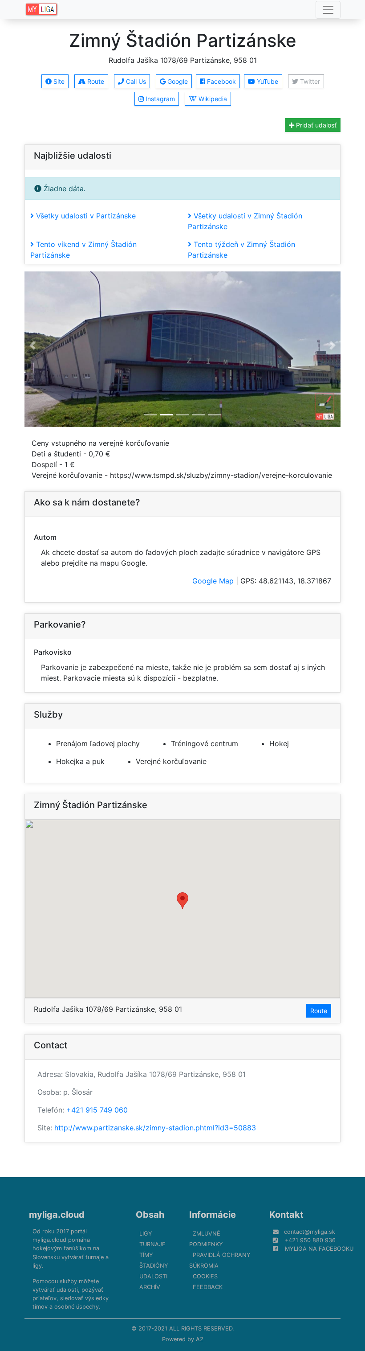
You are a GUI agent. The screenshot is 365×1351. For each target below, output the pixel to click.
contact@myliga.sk (309, 1231)
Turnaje (152, 1244)
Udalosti (153, 1276)
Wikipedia (212, 99)
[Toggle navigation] (328, 10)
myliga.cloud (57, 1214)
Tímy (146, 1255)
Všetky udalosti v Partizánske (85, 215)
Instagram (159, 99)
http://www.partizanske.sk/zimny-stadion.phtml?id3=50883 (155, 1127)
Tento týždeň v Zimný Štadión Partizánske (241, 249)
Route (94, 81)
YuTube (266, 81)
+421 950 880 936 (310, 1240)
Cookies (205, 1276)
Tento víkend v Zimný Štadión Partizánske (83, 249)
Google (177, 81)
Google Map (213, 580)
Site (58, 81)
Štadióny (153, 1265)
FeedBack (208, 1287)
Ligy (145, 1233)
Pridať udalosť (315, 125)
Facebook (220, 81)
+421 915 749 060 (97, 1109)
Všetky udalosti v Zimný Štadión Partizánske (245, 221)
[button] (32, 345)
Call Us (135, 81)
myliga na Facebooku (319, 1248)
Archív (149, 1287)
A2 (199, 1339)
